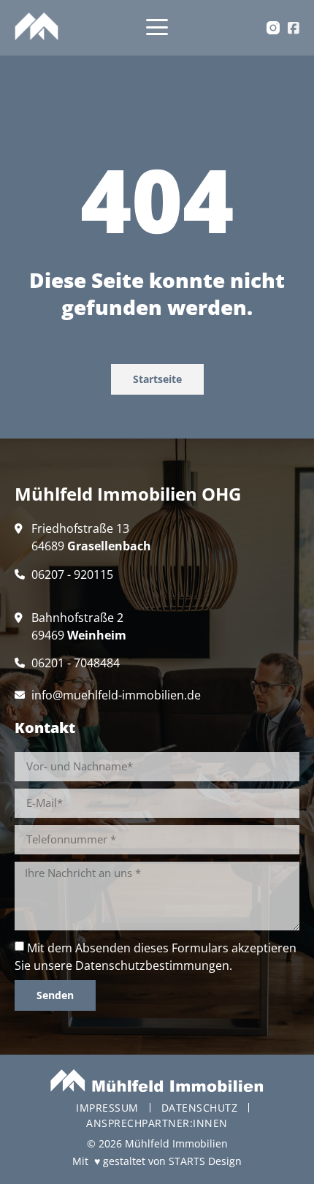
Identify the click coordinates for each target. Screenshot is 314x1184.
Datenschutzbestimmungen (152, 965)
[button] (157, 28)
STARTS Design (205, 1161)
